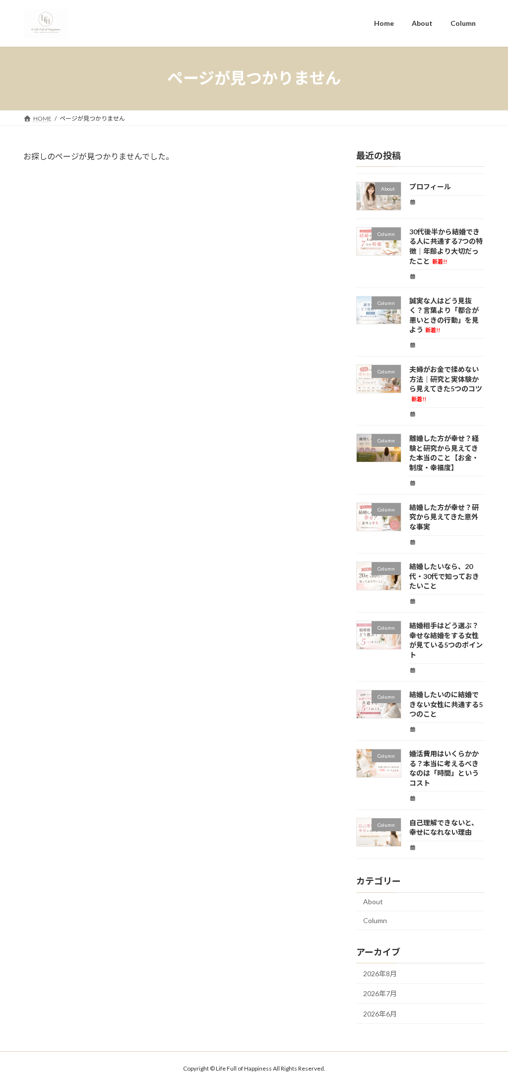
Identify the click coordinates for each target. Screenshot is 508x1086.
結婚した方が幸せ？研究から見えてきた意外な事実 (444, 516)
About (373, 901)
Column (375, 920)
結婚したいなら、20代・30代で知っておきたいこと (444, 576)
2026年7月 (380, 993)
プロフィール (430, 186)
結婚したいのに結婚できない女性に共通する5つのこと (446, 704)
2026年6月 (380, 1014)
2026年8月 (380, 973)
